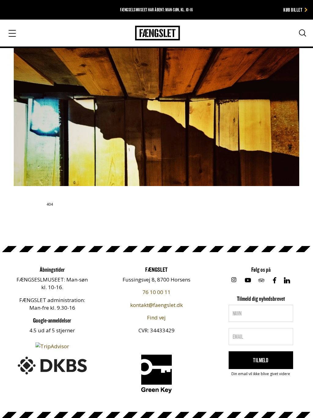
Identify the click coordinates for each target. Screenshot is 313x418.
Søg (296, 45)
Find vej (156, 317)
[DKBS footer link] (52, 364)
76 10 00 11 (156, 292)
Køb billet (292, 9)
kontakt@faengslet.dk (156, 304)
